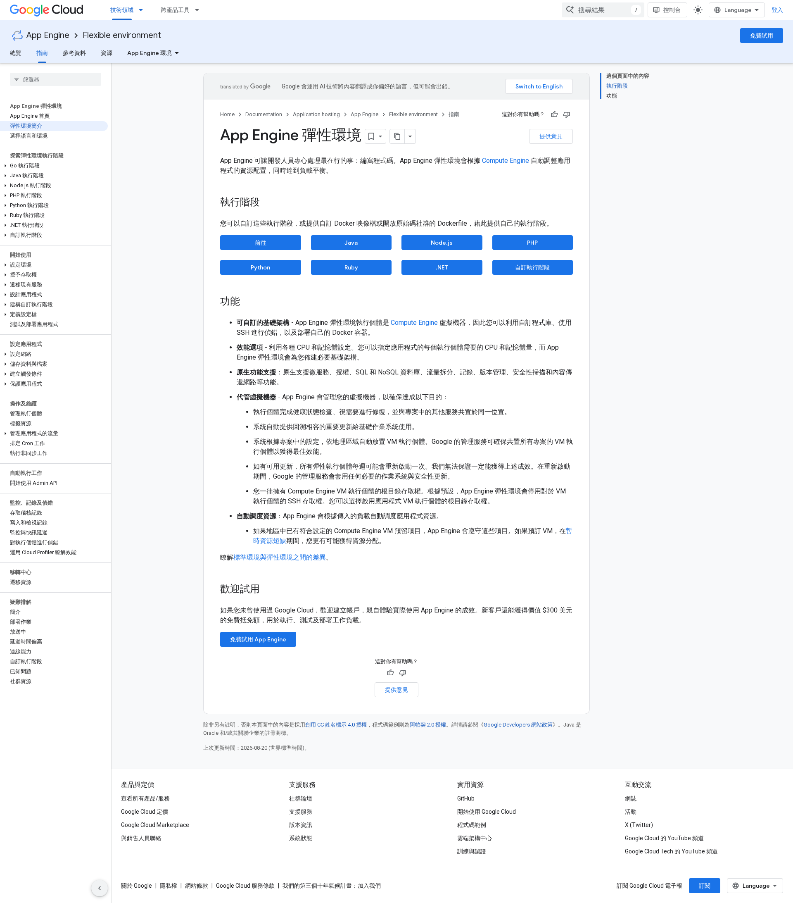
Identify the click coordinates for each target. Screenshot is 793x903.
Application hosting (316, 114)
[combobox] (603, 9)
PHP (532, 242)
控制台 (672, 10)
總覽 (15, 53)
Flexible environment (122, 35)
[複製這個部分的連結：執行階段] (268, 203)
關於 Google (136, 885)
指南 (42, 53)
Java (351, 242)
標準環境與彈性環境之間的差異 (279, 557)
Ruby (351, 267)
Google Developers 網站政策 (518, 725)
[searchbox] (55, 79)
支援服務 (300, 811)
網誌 (630, 798)
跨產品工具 (175, 10)
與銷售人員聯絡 (141, 838)
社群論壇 (300, 798)
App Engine (47, 35)
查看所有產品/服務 (145, 798)
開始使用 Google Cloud (486, 811)
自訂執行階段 (532, 267)
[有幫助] (554, 114)
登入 (777, 10)
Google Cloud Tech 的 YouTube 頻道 (671, 851)
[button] (54, 166)
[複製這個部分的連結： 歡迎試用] (270, 590)
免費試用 (761, 35)
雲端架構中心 (474, 838)
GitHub (466, 798)
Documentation (263, 114)
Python (260, 267)
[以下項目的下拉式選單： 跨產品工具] (199, 10)
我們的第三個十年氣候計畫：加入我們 (332, 885)
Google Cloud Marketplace (155, 825)
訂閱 (704, 885)
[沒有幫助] (566, 114)
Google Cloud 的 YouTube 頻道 (664, 838)
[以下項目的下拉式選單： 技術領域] (143, 10)
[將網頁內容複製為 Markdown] (397, 136)
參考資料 (74, 53)
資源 (106, 53)
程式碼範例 (471, 825)
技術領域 (121, 10)
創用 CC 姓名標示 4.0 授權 (336, 725)
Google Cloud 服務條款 (245, 885)
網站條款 (196, 885)
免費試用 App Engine (258, 639)
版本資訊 (300, 825)
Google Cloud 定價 (144, 811)
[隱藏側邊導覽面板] (99, 888)
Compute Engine (505, 160)
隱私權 (168, 885)
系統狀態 (300, 838)
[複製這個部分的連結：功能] (248, 302)
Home (227, 114)
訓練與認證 (471, 851)
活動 (630, 811)
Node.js (442, 242)
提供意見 (551, 136)
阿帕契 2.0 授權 (428, 725)
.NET (442, 267)
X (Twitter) (639, 825)
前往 (260, 242)
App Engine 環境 (149, 53)
